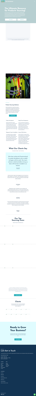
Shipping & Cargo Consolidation (12, 132)
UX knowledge (3, 367)
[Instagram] (3, 394)
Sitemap (7, 366)
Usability (7, 364)
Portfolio (2, 365)
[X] (2, 394)
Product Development (10, 120)
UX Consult (7, 365)
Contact (2, 368)
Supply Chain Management (23, 120)
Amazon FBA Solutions (22, 132)
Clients (2, 366)
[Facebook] (1, 394)
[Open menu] (34, 1)
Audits (7, 363)
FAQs (1, 364)
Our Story (2, 363)
